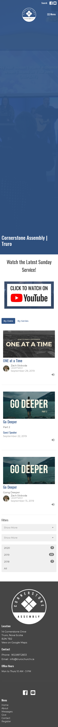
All (5, 568)
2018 (28, 561)
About (5, 708)
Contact (6, 718)
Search (44, 3)
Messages (7, 711)
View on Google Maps (14, 642)
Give (4, 714)
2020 (28, 547)
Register (6, 721)
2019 (28, 554)
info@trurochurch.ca (22, 659)
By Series (22, 320)
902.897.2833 (19, 654)
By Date (8, 320)
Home (5, 705)
